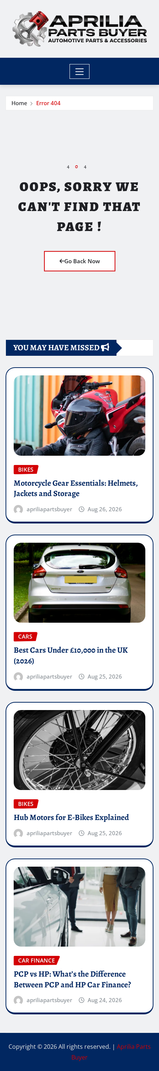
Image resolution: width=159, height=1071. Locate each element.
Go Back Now (82, 261)
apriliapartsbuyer (49, 509)
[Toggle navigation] (80, 71)
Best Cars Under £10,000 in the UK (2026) (71, 655)
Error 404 (48, 103)
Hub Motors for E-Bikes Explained (71, 817)
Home (19, 103)
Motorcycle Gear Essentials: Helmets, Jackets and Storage (76, 488)
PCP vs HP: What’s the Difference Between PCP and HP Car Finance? (72, 979)
